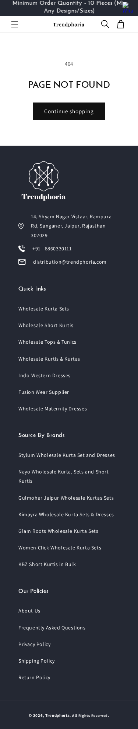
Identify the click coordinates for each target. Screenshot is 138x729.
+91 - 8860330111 (52, 248)
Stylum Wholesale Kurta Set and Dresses (66, 455)
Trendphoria (57, 715)
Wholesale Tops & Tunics (47, 342)
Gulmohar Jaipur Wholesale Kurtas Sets (66, 497)
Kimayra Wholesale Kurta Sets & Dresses (66, 514)
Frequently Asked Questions (52, 627)
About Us (29, 610)
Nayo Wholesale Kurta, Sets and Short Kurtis (63, 476)
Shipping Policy (36, 660)
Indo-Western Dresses (44, 375)
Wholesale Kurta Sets (43, 308)
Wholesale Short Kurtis (45, 325)
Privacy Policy (34, 644)
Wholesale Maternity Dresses (52, 408)
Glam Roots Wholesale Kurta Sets (58, 531)
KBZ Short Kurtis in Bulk (47, 564)
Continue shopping (69, 111)
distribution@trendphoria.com (70, 261)
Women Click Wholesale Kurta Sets (59, 547)
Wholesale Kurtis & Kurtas (49, 358)
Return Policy (34, 677)
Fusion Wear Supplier (43, 392)
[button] (15, 24)
